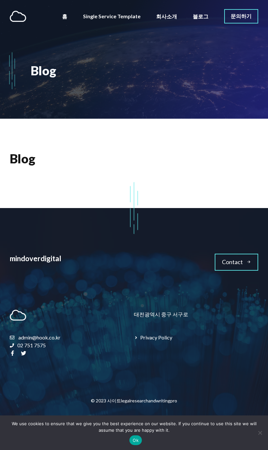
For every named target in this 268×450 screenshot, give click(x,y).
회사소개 (166, 16)
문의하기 (241, 16)
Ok (136, 440)
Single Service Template (112, 16)
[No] (260, 432)
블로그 (201, 16)
